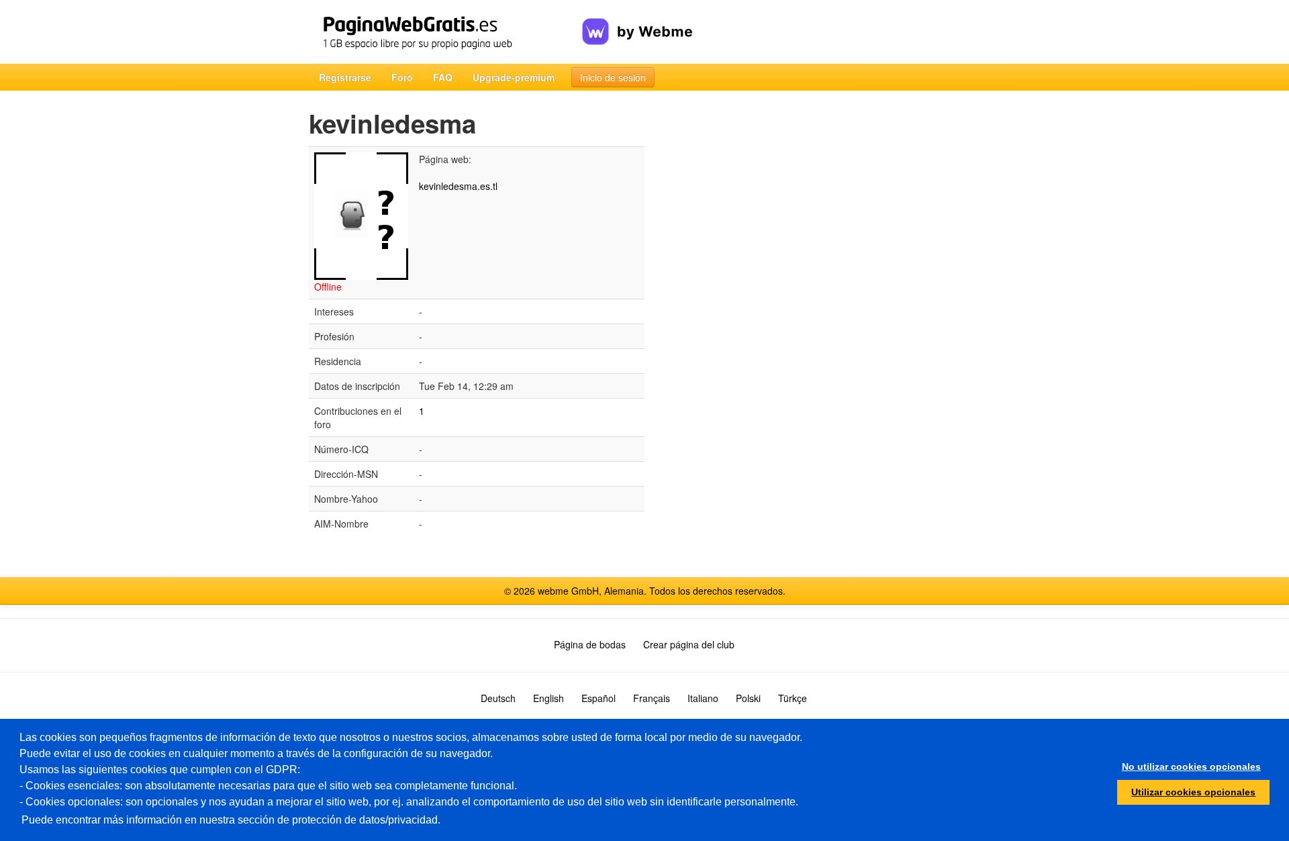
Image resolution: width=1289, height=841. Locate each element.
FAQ (442, 77)
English (548, 698)
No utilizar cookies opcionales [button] (1191, 766)
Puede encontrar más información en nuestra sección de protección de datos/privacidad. (230, 820)
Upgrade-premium (514, 77)
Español (598, 698)
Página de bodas (590, 644)
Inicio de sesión (613, 77)
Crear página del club (688, 644)
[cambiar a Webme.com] (637, 21)
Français (651, 698)
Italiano (702, 698)
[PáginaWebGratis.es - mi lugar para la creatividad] (445, 32)
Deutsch (498, 698)
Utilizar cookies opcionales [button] (1193, 792)
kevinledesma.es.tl (458, 186)
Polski (748, 698)
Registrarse (345, 77)
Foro (402, 77)
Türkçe (792, 698)
